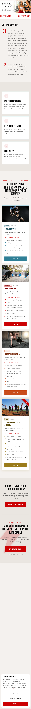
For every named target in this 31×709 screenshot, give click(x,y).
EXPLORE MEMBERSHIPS (15, 549)
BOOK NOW (15, 258)
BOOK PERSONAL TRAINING (15, 504)
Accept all (15, 704)
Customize (15, 693)
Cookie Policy (11, 689)
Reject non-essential (15, 699)
